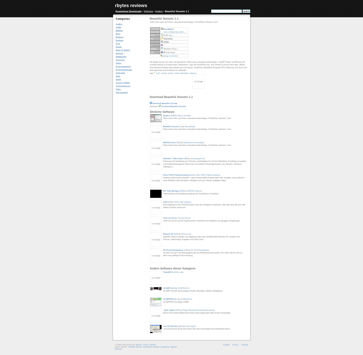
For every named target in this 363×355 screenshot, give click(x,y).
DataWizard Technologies (194, 142)
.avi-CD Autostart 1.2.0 (172, 326)
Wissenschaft (122, 92)
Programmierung (124, 70)
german (139, 345)
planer (170, 73)
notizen (164, 73)
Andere (159, 11)
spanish (152, 345)
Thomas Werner (184, 218)
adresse (193, 73)
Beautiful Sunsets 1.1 (172, 126)
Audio (118, 27)
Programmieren (123, 66)
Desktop (119, 40)
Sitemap (244, 345)
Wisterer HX (186, 234)
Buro (118, 34)
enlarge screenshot (170, 56)
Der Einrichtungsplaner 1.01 (175, 250)
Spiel (118, 76)
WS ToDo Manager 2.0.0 (173, 191)
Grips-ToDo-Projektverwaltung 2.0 (178, 175)
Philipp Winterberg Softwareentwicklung (198, 310)
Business (120, 37)
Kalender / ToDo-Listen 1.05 (175, 158)
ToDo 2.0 (167, 202)
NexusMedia (168, 29)
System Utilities (123, 83)
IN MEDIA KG (183, 288)
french (145, 345)
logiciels (173, 347)
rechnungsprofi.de (197, 158)
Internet (119, 53)
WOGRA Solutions (194, 191)
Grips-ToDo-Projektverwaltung (208, 175)
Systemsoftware (123, 86)
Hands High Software (182, 202)
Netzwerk (120, 60)
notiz (158, 73)
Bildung (119, 30)
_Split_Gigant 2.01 (171, 310)
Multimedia (121, 57)
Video (118, 89)
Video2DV (167, 272)
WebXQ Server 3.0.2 (172, 142)
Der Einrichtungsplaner (200, 250)
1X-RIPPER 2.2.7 (170, 299)
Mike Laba (179, 272)
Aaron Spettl (190, 326)
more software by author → (175, 32)
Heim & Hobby (123, 50)
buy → (171, 35)
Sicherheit (120, 73)
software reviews (135, 347)
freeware (118, 349)
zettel (176, 73)
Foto (118, 44)
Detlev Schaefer (184, 116)
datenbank (184, 73)
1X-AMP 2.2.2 (169, 288)
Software (148, 11)
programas (165, 347)
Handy (119, 47)
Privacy (235, 345)
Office (118, 63)
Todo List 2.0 (168, 218)
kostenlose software (151, 347)
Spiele (118, 79)
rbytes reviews (131, 5)
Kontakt (226, 345)
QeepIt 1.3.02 (168, 116)
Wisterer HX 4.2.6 (170, 234)
